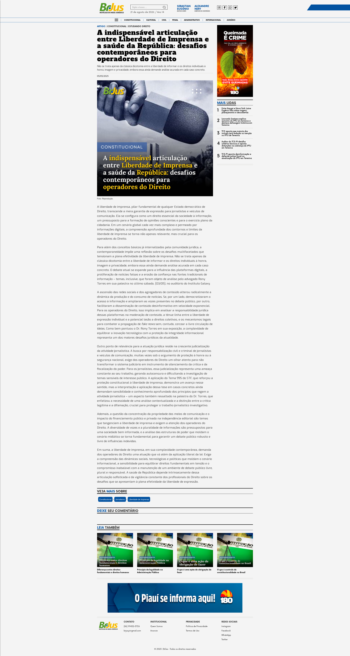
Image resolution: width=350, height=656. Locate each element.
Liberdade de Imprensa (139, 499)
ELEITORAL (151, 20)
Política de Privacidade (197, 626)
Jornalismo (120, 499)
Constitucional (105, 499)
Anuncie (154, 631)
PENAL (175, 20)
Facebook (226, 631)
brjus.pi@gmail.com (132, 631)
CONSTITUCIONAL (132, 20)
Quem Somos (156, 626)
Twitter (224, 639)
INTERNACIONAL (213, 20)
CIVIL (164, 20)
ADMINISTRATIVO (192, 20)
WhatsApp (226, 635)
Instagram (226, 626)
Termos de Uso (192, 631)
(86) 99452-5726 (132, 626)
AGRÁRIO (231, 20)
